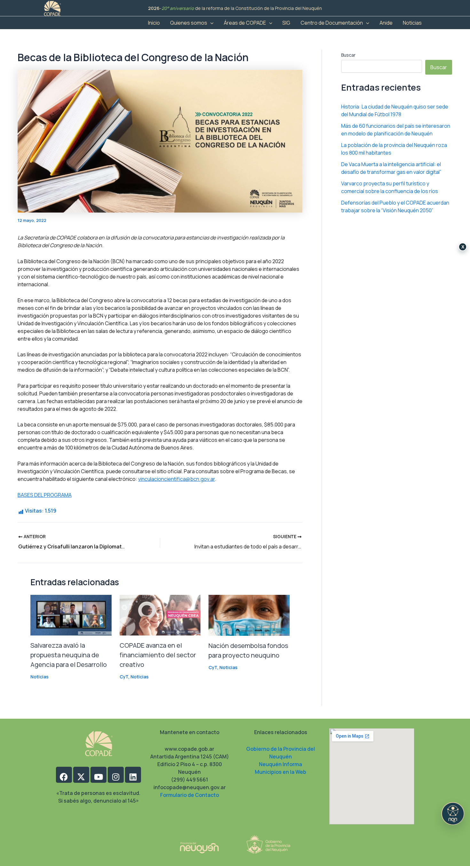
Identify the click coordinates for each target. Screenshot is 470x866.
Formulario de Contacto (189, 794)
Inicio (154, 22)
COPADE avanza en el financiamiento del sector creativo (158, 655)
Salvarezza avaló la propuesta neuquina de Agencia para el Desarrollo (68, 655)
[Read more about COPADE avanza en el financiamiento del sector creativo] (160, 614)
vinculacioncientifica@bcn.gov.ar (176, 478)
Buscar (348, 55)
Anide (386, 22)
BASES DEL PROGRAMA (45, 494)
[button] (210, 23)
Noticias (412, 22)
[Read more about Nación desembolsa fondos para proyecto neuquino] (249, 614)
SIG (286, 22)
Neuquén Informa (280, 764)
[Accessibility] (452, 813)
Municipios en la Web (280, 771)
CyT (124, 677)
